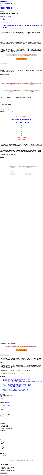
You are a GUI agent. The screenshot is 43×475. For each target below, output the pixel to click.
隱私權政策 (27, 460)
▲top (1, 407)
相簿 (3, 18)
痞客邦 (6, 402)
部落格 (4, 19)
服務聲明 (31, 460)
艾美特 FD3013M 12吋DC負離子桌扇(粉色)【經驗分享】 (13, 380)
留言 (8, 402)
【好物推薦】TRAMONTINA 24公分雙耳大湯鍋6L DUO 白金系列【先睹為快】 (17, 384)
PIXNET (13, 460)
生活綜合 (9, 16)
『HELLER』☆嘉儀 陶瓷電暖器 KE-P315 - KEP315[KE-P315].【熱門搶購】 (16, 379)
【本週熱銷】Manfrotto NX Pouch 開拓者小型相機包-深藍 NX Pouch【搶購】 (17, 385)
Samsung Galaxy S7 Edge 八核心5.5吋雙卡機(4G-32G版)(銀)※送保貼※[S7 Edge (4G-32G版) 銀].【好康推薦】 (22, 381)
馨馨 (1, 396)
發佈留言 (2, 416)
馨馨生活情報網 (6, 8)
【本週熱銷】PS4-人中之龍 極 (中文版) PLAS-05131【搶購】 (14, 390)
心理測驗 (8, 405)
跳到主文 (2, 11)
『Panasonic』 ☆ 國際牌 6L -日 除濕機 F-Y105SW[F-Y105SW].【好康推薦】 (16, 389)
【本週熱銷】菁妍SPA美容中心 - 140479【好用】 (12, 388)
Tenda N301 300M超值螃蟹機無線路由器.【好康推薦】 (12, 386)
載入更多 (2, 409)
